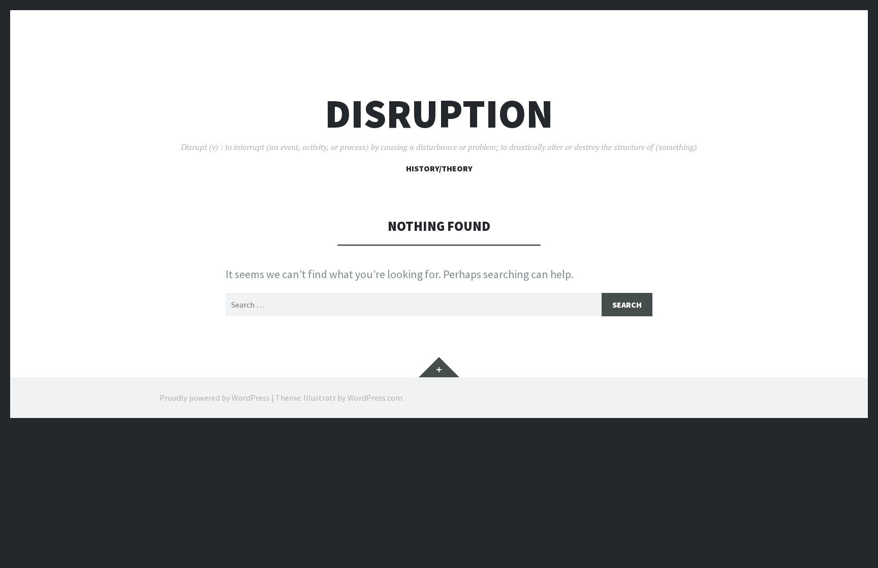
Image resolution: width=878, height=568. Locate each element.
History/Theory (439, 168)
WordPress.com (375, 398)
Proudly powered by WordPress (215, 398)
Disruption (439, 114)
